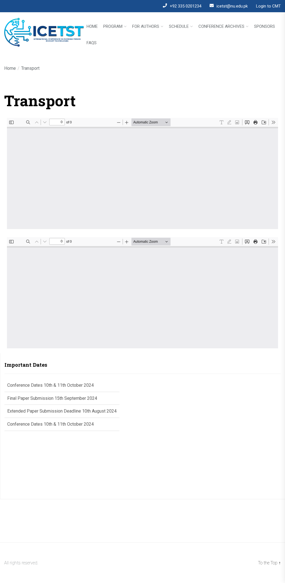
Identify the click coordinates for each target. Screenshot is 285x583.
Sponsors (264, 26)
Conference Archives (221, 26)
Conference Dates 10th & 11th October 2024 (50, 412)
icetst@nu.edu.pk (232, 6)
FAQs (92, 43)
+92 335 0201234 (185, 6)
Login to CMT (268, 6)
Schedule (179, 26)
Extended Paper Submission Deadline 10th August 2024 (62, 400)
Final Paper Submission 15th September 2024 (52, 387)
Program (112, 26)
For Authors (145, 26)
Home (92, 26)
